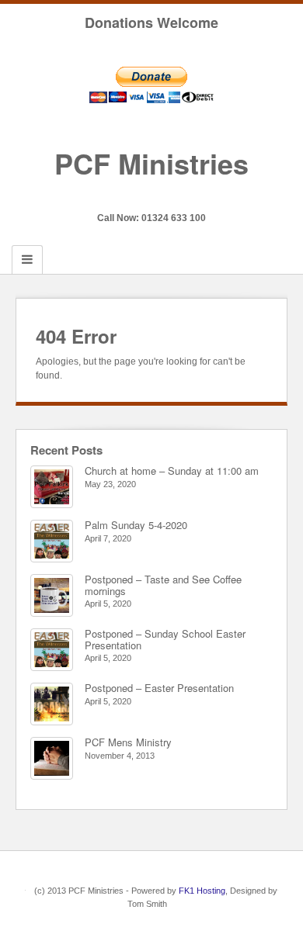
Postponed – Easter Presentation (159, 687)
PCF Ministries (151, 163)
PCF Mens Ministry (128, 742)
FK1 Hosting (202, 890)
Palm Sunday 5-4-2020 (136, 524)
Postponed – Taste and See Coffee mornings (163, 584)
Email (131, 196)
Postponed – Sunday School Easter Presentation (165, 639)
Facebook (152, 196)
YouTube (173, 196)
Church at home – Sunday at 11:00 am (172, 470)
